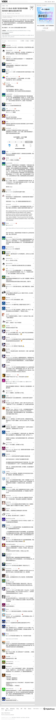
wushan (8, 642)
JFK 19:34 (27, 717)
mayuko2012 (9, 320)
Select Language (10, 710)
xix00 (7, 395)
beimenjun (8, 195)
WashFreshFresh (10, 247)
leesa (7, 447)
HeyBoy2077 (9, 666)
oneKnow (8, 374)
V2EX (3, 5)
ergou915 (43, 30)
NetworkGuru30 (9, 688)
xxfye (8, 635)
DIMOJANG (9, 489)
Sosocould (8, 614)
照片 (32, 40)
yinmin (7, 379)
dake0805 (8, 252)
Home (46, 1)
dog (8, 13)
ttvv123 (7, 604)
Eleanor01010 (9, 50)
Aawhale (8, 454)
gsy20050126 (10, 527)
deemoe (8, 330)
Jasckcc (8, 325)
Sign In (53, 1)
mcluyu (7, 70)
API (21, 708)
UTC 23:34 (14, 717)
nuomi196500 (9, 94)
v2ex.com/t (10, 112)
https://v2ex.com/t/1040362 (12, 638)
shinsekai (8, 45)
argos (7, 575)
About (2, 708)
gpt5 (7, 76)
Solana (29, 708)
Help (7, 708)
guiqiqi (7, 407)
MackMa (8, 349)
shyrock (8, 83)
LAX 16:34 (23, 717)
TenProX (8, 291)
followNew (8, 674)
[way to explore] (4, 1)
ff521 (7, 115)
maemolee (8, 495)
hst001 (7, 401)
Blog (18, 708)
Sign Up (49, 1)
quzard (7, 314)
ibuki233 (8, 596)
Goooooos (9, 346)
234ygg (7, 276)
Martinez (8, 297)
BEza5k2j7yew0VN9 (10, 518)
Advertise (12, 708)
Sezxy (7, 223)
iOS (7, 5)
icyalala (8, 471)
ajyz (7, 268)
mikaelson (8, 57)
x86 (7, 108)
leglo (7, 151)
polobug (8, 620)
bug (27, 40)
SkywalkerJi (9, 63)
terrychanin (8, 568)
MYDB (7, 158)
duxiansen (8, 204)
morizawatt (8, 128)
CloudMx (8, 656)
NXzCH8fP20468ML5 (10, 544)
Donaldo (8, 302)
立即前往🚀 (45, 28)
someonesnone (9, 661)
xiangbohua (9, 425)
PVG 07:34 (18, 717)
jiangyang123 (10, 225)
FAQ (25, 708)
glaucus (8, 508)
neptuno (8, 513)
